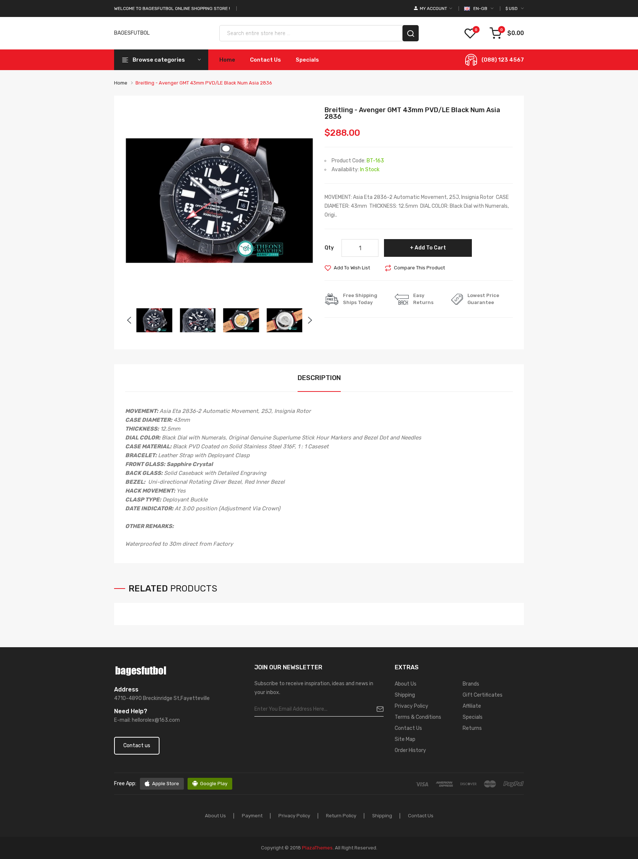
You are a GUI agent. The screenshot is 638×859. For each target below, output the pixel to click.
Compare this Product (419, 267)
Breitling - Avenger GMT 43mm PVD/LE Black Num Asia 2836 (204, 83)
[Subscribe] (377, 709)
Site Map (405, 739)
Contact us (136, 745)
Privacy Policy (411, 706)
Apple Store (165, 783)
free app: (125, 783)
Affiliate (472, 706)
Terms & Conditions (418, 717)
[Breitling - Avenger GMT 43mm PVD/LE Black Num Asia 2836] (154, 320)
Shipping (405, 695)
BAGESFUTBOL (132, 33)
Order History (410, 750)
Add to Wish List (352, 267)
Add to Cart (430, 248)
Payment (252, 815)
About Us (405, 684)
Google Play (213, 783)
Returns (472, 728)
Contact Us (408, 728)
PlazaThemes (317, 848)
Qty (329, 248)
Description (319, 378)
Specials (473, 717)
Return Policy (341, 815)
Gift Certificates (482, 695)
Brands (471, 684)
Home (120, 83)
